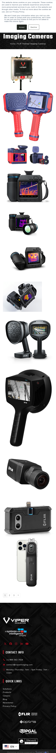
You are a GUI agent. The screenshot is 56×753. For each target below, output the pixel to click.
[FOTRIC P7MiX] (28, 154)
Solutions (7, 689)
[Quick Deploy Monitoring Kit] (22, 72)
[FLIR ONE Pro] (28, 518)
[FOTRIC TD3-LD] (28, 116)
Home (12, 44)
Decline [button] (34, 27)
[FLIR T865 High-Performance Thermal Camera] (28, 186)
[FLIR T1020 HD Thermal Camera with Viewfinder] (22, 296)
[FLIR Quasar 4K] (28, 474)
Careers (6, 696)
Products (7, 692)
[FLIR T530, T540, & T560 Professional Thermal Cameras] (28, 259)
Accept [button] (22, 27)
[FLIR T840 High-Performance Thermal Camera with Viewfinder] (22, 223)
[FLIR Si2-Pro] (28, 340)
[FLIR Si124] (28, 407)
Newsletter (8, 702)
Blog (5, 699)
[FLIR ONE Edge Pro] (28, 562)
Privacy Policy (9, 706)
